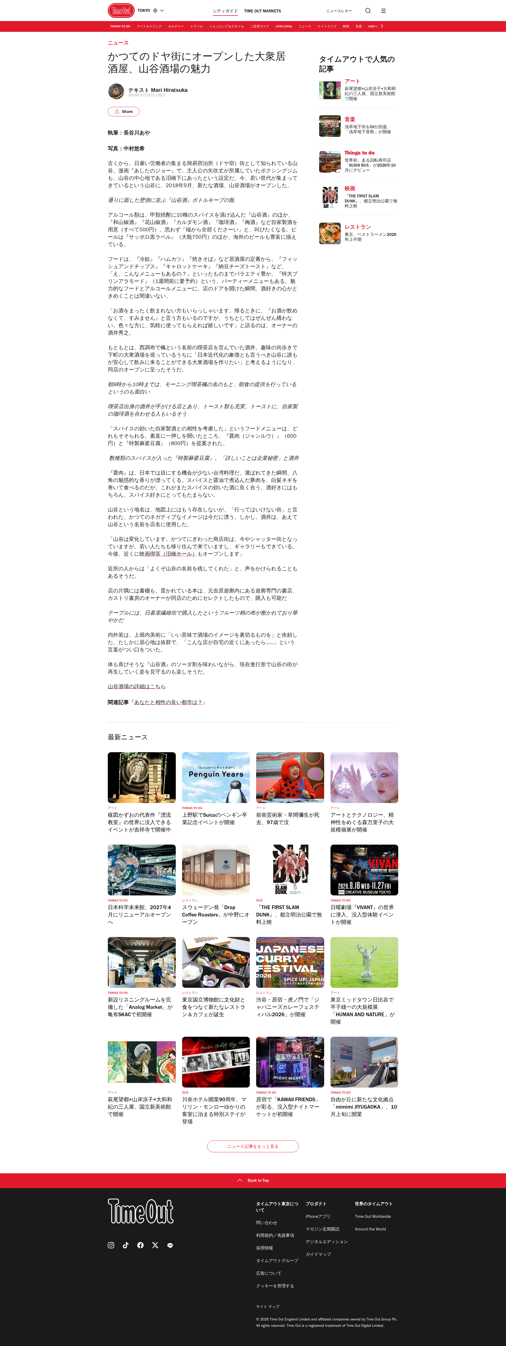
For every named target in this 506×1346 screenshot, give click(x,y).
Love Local (284, 26)
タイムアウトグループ (277, 1261)
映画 (346, 26)
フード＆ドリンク (149, 26)
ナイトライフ (327, 26)
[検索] (367, 10)
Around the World (370, 1230)
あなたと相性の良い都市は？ (168, 703)
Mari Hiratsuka (169, 90)
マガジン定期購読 (322, 1230)
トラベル (196, 26)
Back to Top (258, 1181)
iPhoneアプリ (318, 1217)
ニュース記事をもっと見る (253, 1147)
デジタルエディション (327, 1242)
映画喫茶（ (152, 554)
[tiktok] (126, 1245)
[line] (170, 1245)
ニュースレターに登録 (339, 11)
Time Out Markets (262, 11)
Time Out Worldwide (373, 1217)
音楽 (359, 26)
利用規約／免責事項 (275, 1236)
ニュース (305, 26)
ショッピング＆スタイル (226, 26)
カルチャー (176, 26)
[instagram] (111, 1245)
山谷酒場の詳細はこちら (137, 687)
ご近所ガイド (259, 26)
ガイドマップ (318, 1255)
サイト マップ (267, 1307)
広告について (268, 1274)
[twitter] (155, 1245)
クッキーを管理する (275, 1286)
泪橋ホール (179, 554)
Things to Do (120, 26)
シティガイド (225, 11)
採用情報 (264, 1249)
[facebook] (140, 1245)
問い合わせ (266, 1223)
